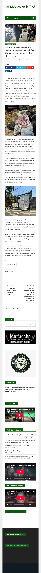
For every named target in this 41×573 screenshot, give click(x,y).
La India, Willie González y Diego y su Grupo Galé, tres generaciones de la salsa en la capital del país (19, 436)
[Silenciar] (30, 478)
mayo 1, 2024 (21, 59)
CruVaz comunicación (18, 565)
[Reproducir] (8, 478)
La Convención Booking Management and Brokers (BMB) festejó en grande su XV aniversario (20, 441)
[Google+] (28, 67)
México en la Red (11, 59)
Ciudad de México (10, 44)
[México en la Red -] (20, 6)
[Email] (10, 71)
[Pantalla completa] (33, 475)
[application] (20, 472)
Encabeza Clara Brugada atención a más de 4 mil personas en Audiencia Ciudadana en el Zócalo (19, 457)
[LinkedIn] (7, 71)
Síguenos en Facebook (15, 512)
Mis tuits (7, 540)
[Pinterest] (32, 67)
